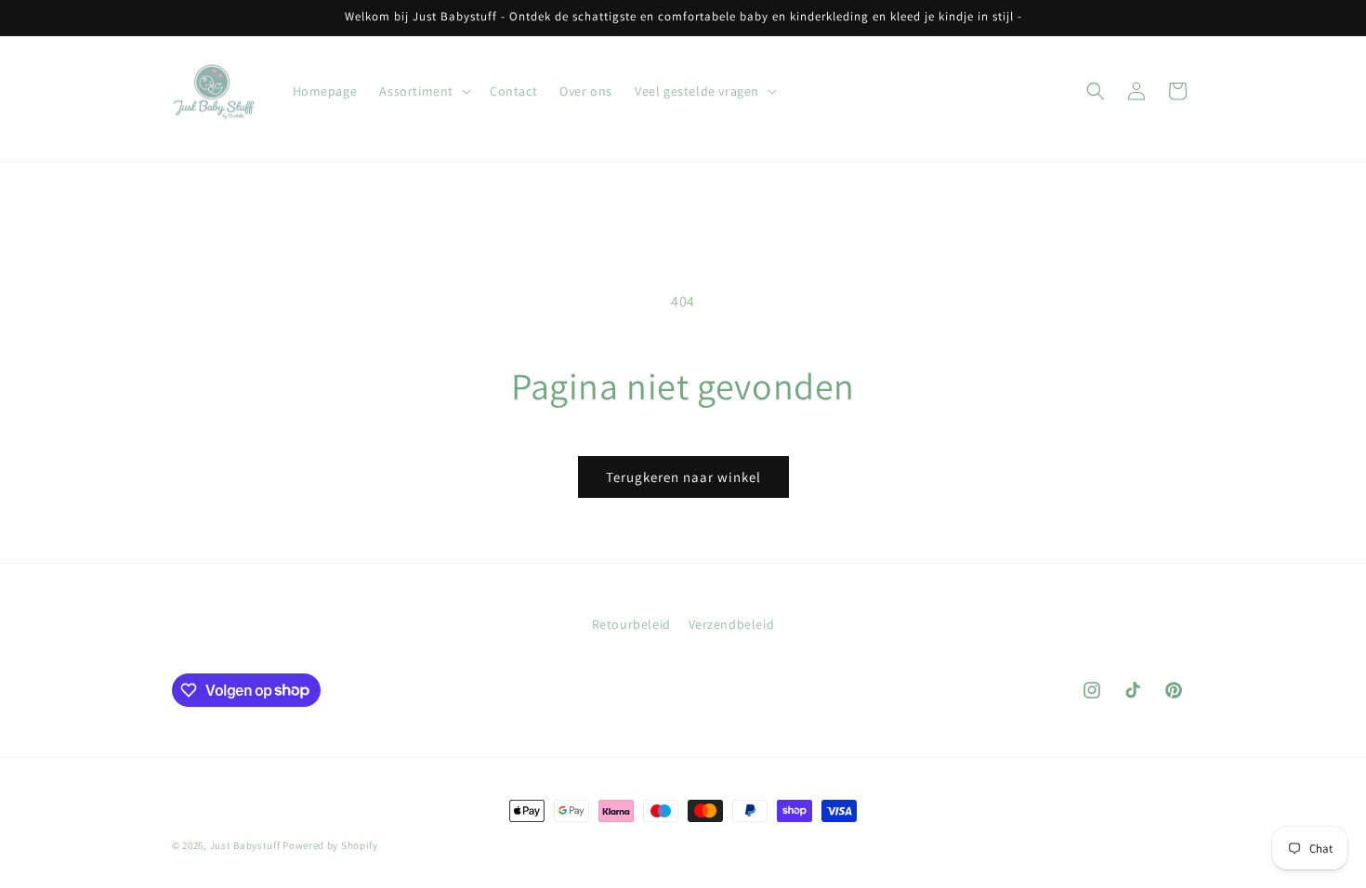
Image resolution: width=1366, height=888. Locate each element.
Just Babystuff (245, 845)
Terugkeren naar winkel (683, 477)
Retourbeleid (631, 624)
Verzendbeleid (732, 624)
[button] (423, 91)
